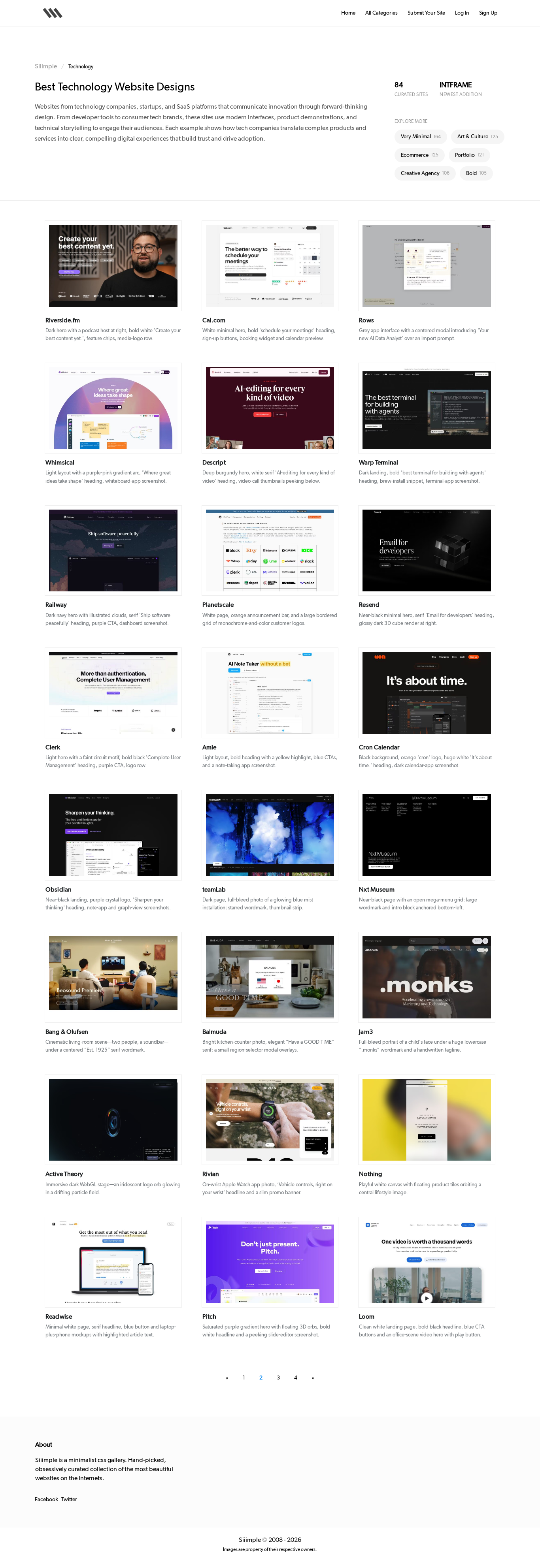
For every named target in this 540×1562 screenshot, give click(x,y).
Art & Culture (477, 136)
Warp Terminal (378, 462)
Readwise (58, 1317)
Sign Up (488, 13)
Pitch (209, 1317)
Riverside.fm (62, 320)
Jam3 (366, 1032)
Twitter (69, 1499)
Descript (214, 462)
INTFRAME (456, 85)
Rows (366, 320)
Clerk (52, 747)
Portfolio (469, 155)
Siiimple (46, 66)
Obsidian (58, 889)
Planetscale (218, 605)
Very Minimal (421, 136)
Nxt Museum (376, 889)
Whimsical (59, 462)
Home (348, 13)
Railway (56, 605)
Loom (366, 1317)
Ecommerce (419, 155)
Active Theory (64, 1174)
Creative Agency (425, 173)
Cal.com (214, 320)
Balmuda (214, 1032)
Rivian (210, 1174)
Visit (130, 266)
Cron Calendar (379, 747)
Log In (462, 13)
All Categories (381, 13)
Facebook (46, 1499)
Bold (476, 173)
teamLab (214, 889)
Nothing (370, 1174)
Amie (209, 747)
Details (102, 266)
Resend (369, 605)
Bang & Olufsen (66, 1032)
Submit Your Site (426, 13)
